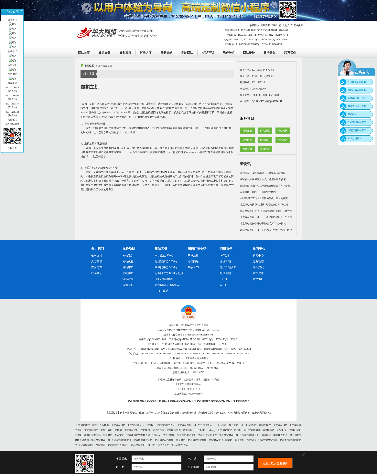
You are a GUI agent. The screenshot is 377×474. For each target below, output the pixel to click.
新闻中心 (258, 255)
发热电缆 (145, 430)
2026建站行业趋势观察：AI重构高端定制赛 (262, 173)
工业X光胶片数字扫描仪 (258, 425)
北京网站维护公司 (165, 425)
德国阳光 (266, 435)
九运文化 (119, 435)
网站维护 (249, 52)
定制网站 (187, 52)
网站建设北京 (280, 435)
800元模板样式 (164, 279)
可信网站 (193, 261)
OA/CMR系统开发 (357, 122)
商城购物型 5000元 (166, 267)
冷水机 (237, 430)
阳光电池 (281, 430)
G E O (223, 285)
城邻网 (150, 425)
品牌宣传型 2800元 (166, 261)
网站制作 (251, 440)
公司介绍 (96, 255)
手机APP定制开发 (207, 435)
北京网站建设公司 (137, 400)
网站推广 (265, 140)
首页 (97, 65)
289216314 (261, 101)
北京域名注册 (154, 400)
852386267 (276, 101)
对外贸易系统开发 (357, 130)
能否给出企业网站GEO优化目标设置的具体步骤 (265, 185)
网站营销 (228, 52)
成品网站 (247, 140)
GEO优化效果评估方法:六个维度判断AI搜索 (263, 179)
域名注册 (247, 149)
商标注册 (193, 255)
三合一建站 (161, 290)
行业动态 (258, 261)
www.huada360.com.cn (169, 353)
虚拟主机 (265, 149)
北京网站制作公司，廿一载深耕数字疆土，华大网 (266, 217)
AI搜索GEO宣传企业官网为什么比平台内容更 (264, 198)
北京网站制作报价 (206, 400)
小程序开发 (207, 52)
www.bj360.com (241, 353)
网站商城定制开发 (357, 90)
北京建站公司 (86, 445)
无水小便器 (221, 425)
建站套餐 (105, 52)
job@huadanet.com (213, 348)
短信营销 (225, 273)
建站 (164, 400)
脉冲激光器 (158, 430)
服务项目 (125, 52)
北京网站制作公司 (186, 425)
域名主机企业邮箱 (357, 106)
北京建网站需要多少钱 (138, 435)
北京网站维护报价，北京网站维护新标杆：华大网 (266, 211)
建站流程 (265, 25)
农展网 (118, 430)
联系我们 (276, 25)
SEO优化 (352, 114)
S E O (223, 279)
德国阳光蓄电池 (100, 425)
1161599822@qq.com (148, 348)
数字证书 (193, 267)
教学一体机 (106, 430)
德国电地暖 (268, 430)
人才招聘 (96, 261)
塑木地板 (187, 430)
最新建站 (166, 52)
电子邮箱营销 (228, 267)
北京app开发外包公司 (163, 435)
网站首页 (84, 52)
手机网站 (254, 25)
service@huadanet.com (202, 334)
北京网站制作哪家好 (118, 445)
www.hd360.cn (225, 353)
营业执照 (298, 25)
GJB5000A (200, 430)
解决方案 (146, 52)
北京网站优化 (131, 430)
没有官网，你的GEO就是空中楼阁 (258, 192)
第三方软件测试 (252, 430)
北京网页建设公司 (143, 440)
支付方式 (287, 25)
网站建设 (247, 130)
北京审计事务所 (136, 425)
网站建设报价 (216, 440)
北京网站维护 (83, 425)
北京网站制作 (243, 400)
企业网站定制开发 (357, 82)
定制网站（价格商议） (168, 285)
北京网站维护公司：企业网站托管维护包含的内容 (266, 229)
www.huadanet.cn (209, 353)
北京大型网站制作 (267, 440)
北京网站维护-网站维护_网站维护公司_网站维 (264, 204)
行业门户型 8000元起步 (169, 273)
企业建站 (172, 400)
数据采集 (269, 52)
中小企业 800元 (164, 255)
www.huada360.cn (149, 353)
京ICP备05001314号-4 (189, 389)
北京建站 (107, 435)
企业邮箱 (225, 261)
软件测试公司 (205, 425)
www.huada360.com (190, 353)
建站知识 (258, 267)
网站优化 (265, 130)
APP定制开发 (354, 138)
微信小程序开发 (160, 445)
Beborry (211, 430)
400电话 (225, 255)
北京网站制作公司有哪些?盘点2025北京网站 (263, 223)
